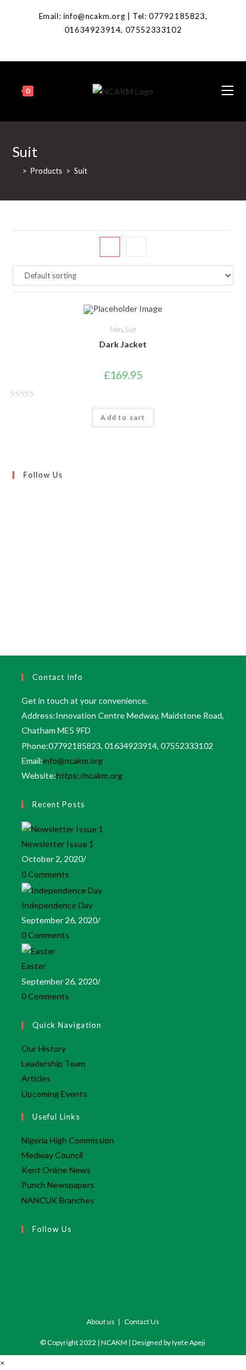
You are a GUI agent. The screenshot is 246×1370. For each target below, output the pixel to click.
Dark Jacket (123, 344)
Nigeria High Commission (67, 1140)
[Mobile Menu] (227, 91)
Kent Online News (56, 1170)
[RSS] (16, 595)
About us (101, 1321)
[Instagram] (16, 525)
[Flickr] (16, 553)
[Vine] (16, 567)
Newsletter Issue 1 (57, 844)
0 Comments (45, 874)
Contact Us (141, 1321)
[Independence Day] (61, 889)
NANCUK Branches (57, 1200)
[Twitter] (16, 497)
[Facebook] (123, 42)
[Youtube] (16, 580)
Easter (33, 966)
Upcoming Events (54, 1094)
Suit (130, 329)
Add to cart (122, 417)
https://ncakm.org (89, 775)
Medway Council (52, 1155)
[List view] (136, 247)
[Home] (16, 170)
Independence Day (57, 905)
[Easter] (38, 950)
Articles (36, 1078)
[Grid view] (110, 247)
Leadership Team (53, 1063)
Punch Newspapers (57, 1185)
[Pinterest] (16, 539)
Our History (43, 1048)
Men (116, 329)
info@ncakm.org (73, 760)
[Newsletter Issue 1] (62, 828)
